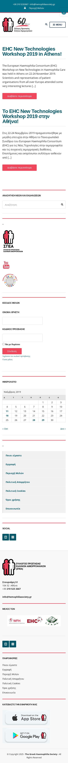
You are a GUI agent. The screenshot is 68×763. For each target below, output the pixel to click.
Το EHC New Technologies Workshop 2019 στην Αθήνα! (32, 116)
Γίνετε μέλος (7, 359)
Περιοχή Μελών (36, 8)
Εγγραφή (10, 464)
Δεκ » (63, 428)
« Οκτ (5, 428)
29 (43, 420)
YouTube (5, 537)
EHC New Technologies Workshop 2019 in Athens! (32, 51)
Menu (58, 24)
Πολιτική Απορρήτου (18, 482)
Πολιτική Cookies (15, 490)
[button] (64, 12)
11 (7, 411)
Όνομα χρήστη (10, 312)
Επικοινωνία (13, 508)
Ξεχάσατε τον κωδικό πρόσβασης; (16, 356)
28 (34, 420)
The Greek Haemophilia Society (41, 754)
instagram (12, 537)
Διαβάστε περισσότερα (19, 96)
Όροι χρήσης (13, 499)
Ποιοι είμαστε (14, 455)
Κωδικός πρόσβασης (13, 329)
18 (7, 415)
